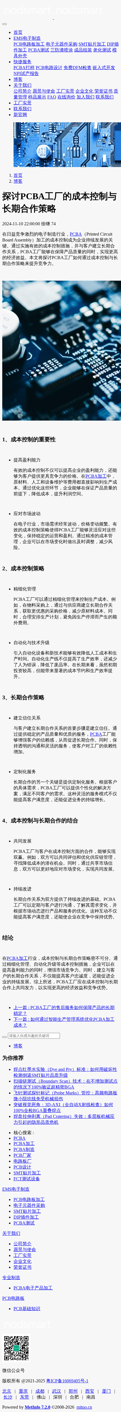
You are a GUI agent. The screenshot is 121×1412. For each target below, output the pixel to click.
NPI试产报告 (26, 73)
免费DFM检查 (77, 67)
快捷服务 (23, 61)
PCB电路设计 (49, 67)
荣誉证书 (104, 91)
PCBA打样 (24, 67)
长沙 (7, 1397)
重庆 (23, 1391)
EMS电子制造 (27, 38)
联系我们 (105, 97)
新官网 (20, 114)
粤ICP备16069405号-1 (67, 1380)
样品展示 (37, 97)
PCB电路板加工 (29, 44)
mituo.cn (84, 1407)
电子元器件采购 (61, 44)
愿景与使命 (44, 91)
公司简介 (23, 91)
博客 (18, 79)
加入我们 (86, 97)
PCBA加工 (96, 476)
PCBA (76, 234)
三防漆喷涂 (61, 50)
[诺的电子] (60, 11)
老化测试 (102, 50)
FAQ (51, 97)
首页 (18, 32)
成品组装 (83, 50)
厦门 (106, 1391)
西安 (89, 1391)
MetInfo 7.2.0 (37, 1407)
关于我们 (23, 85)
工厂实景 (65, 91)
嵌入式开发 (104, 67)
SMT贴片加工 (92, 44)
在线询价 (66, 97)
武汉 (56, 1391)
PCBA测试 (38, 50)
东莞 (24, 1397)
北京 (6, 1391)
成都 (39, 1391)
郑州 (73, 1391)
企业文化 (84, 91)
